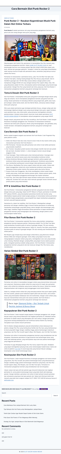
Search (4, 393)
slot (3, 433)
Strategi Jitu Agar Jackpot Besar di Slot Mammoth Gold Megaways (24, 421)
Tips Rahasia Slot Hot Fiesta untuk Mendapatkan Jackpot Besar (23, 409)
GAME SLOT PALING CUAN (38, 65)
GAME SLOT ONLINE (9, 18)
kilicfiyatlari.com (9, 380)
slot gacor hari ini (7, 437)
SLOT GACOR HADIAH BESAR (33, 451)
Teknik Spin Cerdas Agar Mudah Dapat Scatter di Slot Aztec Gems (23, 413)
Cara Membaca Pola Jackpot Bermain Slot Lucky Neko (20, 405)
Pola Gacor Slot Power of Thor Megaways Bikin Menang (20, 417)
